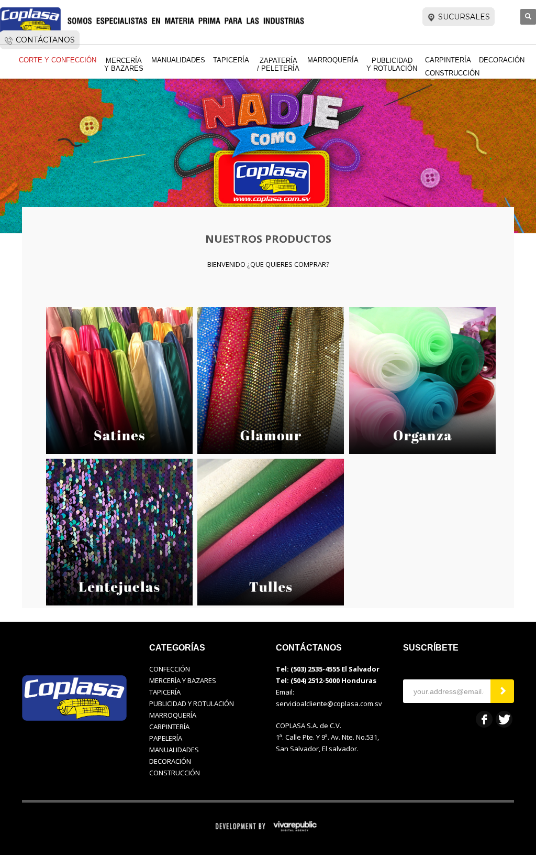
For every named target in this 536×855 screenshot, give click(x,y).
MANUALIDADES (174, 749)
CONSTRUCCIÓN (174, 772)
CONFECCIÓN (169, 669)
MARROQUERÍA (172, 715)
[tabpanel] (268, 118)
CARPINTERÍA (169, 726)
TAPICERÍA (165, 692)
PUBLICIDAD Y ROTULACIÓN (191, 703)
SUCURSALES (464, 16)
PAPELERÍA (165, 738)
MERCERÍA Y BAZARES (182, 680)
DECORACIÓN (170, 761)
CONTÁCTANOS (45, 40)
